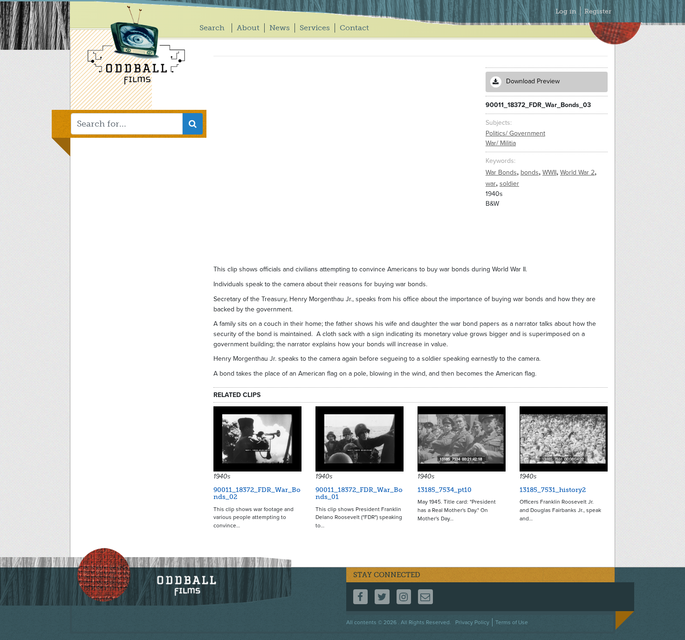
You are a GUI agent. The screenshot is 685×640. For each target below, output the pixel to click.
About (248, 27)
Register (597, 11)
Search (212, 27)
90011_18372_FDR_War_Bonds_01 (359, 493)
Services (315, 27)
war (492, 184)
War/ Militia (501, 143)
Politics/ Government (515, 133)
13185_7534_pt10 (445, 490)
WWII (550, 172)
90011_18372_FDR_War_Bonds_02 (257, 493)
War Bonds (502, 172)
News (279, 27)
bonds (531, 172)
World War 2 (578, 172)
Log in (565, 11)
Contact (354, 27)
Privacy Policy (472, 622)
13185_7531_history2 (553, 490)
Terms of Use (511, 622)
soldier (509, 184)
